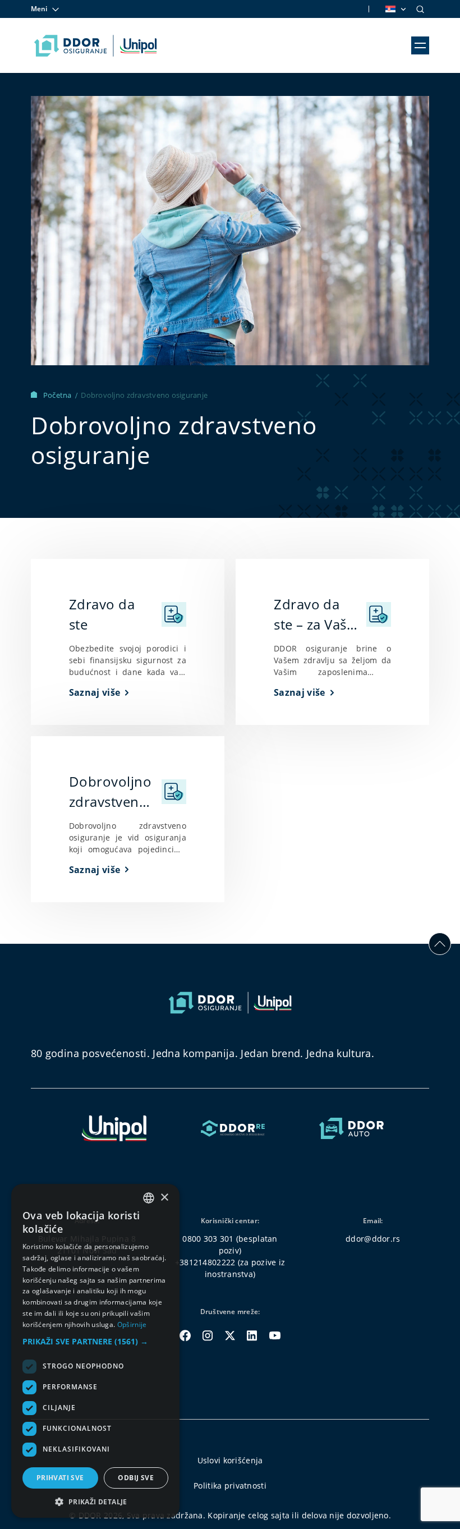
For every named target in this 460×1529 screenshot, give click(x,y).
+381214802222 (205, 1262)
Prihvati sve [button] (60, 1477)
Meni (39, 8)
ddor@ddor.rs (373, 1238)
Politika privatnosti (230, 1485)
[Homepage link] (95, 45)
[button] (95, 1341)
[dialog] (95, 1351)
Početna (58, 395)
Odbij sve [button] (136, 1477)
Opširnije (132, 1324)
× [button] (164, 1197)
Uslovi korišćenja (230, 1460)
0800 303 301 (207, 1238)
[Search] (420, 8)
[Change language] (395, 9)
